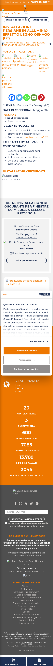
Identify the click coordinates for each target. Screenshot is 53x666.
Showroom (15, 2)
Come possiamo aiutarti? (26, 614)
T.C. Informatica (26, 650)
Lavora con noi (26, 623)
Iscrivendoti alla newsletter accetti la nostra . (27, 524)
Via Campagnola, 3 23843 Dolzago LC (26, 236)
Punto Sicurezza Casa (26, 228)
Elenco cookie (37, 341)
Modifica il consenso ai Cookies (33, 646)
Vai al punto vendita (26, 260)
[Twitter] (19, 97)
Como (18, 391)
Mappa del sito (26, 620)
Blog (7, 2)
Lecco (18, 385)
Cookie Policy (10, 319)
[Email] (34, 97)
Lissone (19, 388)
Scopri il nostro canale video (26, 603)
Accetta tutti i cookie (26, 350)
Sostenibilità (27, 589)
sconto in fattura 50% (36, 137)
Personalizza (25, 360)
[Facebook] (11, 97)
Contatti (25, 2)
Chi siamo (26, 586)
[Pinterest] (41, 97)
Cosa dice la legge (26, 606)
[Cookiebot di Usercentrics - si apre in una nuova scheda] (38, 294)
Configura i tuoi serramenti (26, 592)
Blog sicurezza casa (26, 595)
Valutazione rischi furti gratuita (26, 617)
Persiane (9, 114)
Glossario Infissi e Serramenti (26, 597)
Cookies (26, 612)
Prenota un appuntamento (28, 253)
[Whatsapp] (26, 97)
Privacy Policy (26, 609)
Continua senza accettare (26, 369)
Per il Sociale (26, 600)
